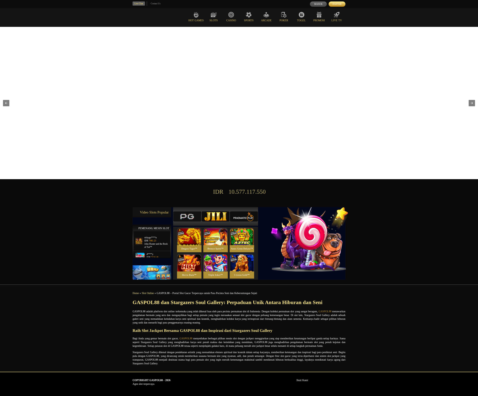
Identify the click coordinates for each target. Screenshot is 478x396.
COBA (189, 232)
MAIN (189, 240)
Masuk (318, 4)
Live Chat (138, 3)
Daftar (337, 4)
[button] (6, 103)
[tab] (187, 216)
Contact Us (156, 3)
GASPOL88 (325, 311)
